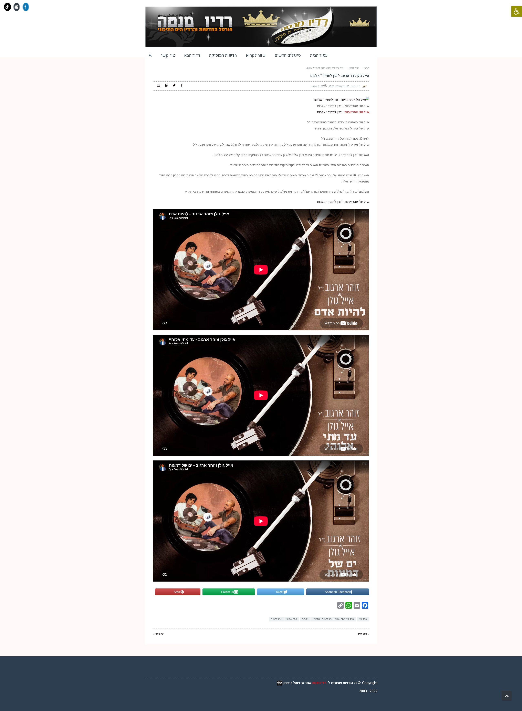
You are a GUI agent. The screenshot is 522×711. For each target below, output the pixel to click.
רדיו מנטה (319, 683)
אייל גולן (363, 619)
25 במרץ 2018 (342, 86)
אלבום (321, 112)
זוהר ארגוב (291, 619)
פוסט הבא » (158, 633)
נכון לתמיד (334, 112)
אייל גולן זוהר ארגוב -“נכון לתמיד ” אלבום (343, 202)
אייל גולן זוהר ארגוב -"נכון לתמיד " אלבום (333, 619)
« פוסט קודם (363, 633)
